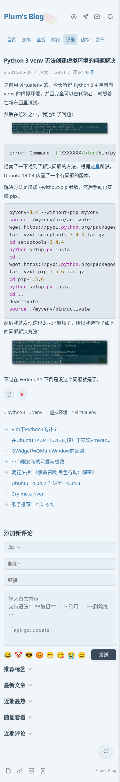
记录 (70, 40)
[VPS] (31, 770)
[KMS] (19, 770)
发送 (103, 654)
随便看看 (15, 717)
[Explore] (74, 16)
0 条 (90, 72)
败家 (55, 40)
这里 (95, 166)
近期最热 (15, 701)
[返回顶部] (106, 767)
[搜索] (110, 16)
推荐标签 (15, 669)
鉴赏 (40, 40)
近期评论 (15, 733)
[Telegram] (85, 16)
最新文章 (15, 685)
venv (37, 412)
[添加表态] (9, 394)
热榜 (85, 40)
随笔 (26, 40)
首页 (11, 40)
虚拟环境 (59, 412)
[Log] (8, 770)
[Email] (97, 16)
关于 (99, 40)
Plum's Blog (24, 17)
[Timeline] (42, 770)
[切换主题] (106, 751)
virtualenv (85, 412)
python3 (16, 412)
